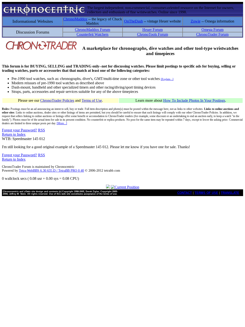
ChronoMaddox (75, 19)
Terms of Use (92, 100)
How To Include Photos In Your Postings (194, 100)
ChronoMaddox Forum (92, 30)
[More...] (62, 123)
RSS (41, 130)
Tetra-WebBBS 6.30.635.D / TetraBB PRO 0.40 (51, 170)
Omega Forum (212, 30)
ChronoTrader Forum (212, 34)
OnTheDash (133, 21)
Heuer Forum (152, 30)
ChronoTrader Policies (57, 100)
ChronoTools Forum (152, 34)
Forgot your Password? (19, 130)
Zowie (195, 21)
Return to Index (14, 134)
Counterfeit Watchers (92, 34)
